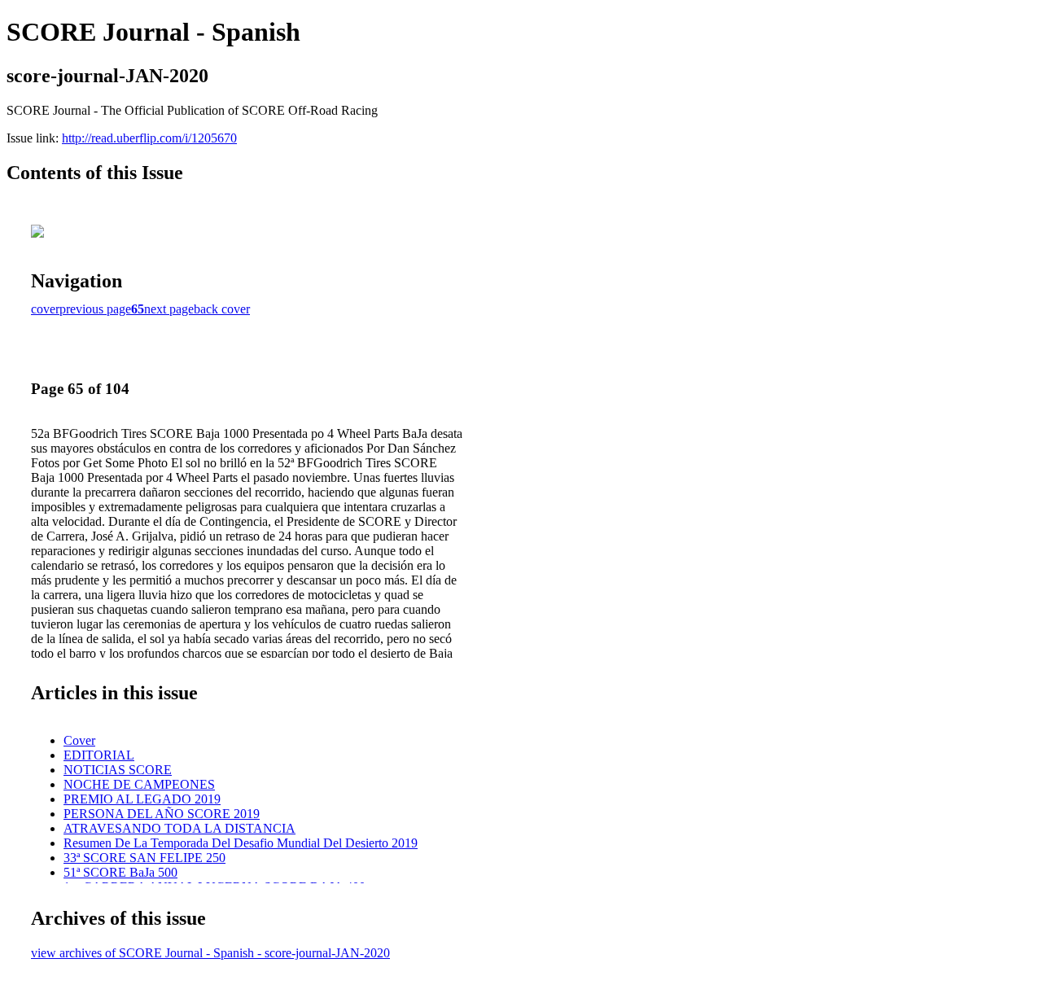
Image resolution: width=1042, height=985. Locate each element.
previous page (95, 309)
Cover (79, 740)
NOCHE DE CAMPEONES (139, 784)
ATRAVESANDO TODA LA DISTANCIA (179, 828)
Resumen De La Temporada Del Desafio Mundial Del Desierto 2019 (240, 843)
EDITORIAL (98, 755)
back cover (222, 309)
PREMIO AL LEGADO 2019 (142, 799)
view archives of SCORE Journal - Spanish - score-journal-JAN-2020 (210, 953)
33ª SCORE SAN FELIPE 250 (144, 858)
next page (169, 309)
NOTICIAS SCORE (117, 770)
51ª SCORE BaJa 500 (120, 872)
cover (45, 309)
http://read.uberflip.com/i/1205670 (149, 138)
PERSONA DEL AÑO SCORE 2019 (161, 814)
